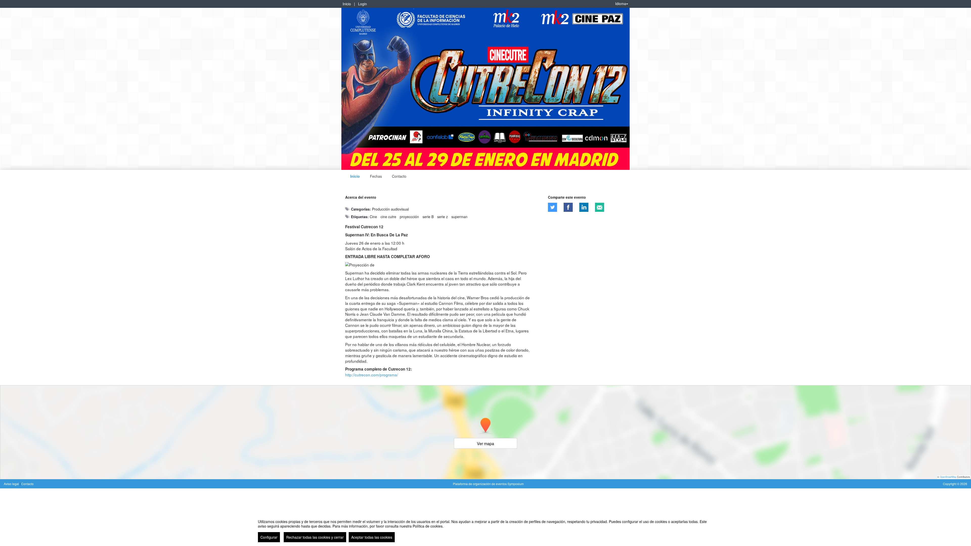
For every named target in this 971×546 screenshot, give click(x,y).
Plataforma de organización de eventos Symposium (488, 484)
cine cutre (388, 216)
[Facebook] (568, 207)
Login (362, 3)
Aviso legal (12, 484)
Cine (373, 216)
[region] (485, 529)
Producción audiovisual (390, 209)
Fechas (376, 176)
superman (459, 216)
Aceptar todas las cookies (371, 537)
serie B (428, 216)
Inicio (347, 3)
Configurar (268, 537)
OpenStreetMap (948, 477)
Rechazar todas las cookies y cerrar (315, 537)
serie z (442, 216)
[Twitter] (552, 207)
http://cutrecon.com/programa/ (371, 374)
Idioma (620, 3)
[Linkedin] (583, 207)
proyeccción (409, 216)
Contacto (399, 176)
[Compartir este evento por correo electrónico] (599, 207)
